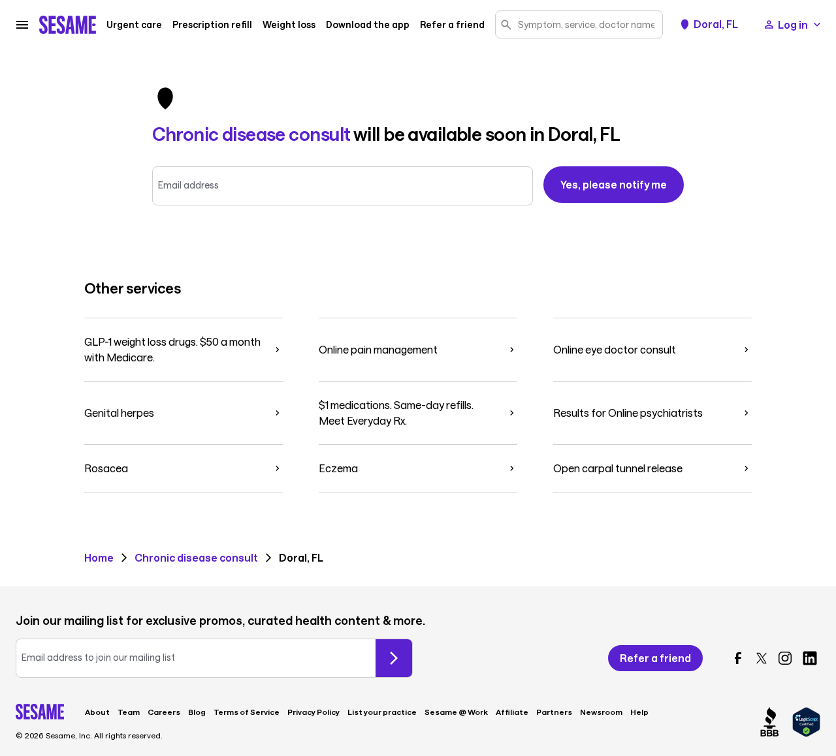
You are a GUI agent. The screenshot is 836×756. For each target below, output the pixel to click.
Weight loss (289, 24)
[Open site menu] (22, 25)
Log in (793, 24)
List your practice (382, 711)
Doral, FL (716, 24)
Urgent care (134, 24)
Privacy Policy (313, 711)
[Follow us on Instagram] (785, 658)
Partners (554, 711)
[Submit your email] (394, 658)
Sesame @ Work (456, 711)
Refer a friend (452, 24)
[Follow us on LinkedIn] (809, 658)
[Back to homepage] (67, 25)
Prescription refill (212, 24)
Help (639, 711)
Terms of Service (247, 711)
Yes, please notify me (613, 184)
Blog (197, 711)
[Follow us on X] (761, 658)
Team (129, 711)
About (97, 711)
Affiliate (512, 711)
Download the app (368, 24)
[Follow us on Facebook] (738, 658)
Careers (164, 711)
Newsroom (601, 711)
